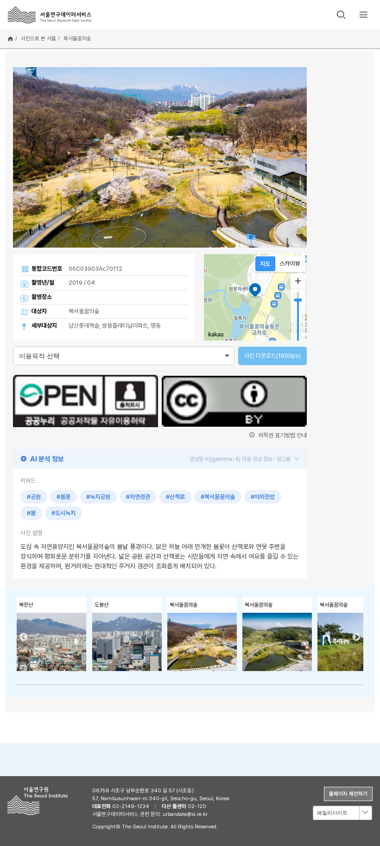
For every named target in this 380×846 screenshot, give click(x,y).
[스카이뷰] (289, 263)
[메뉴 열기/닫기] (363, 15)
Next (356, 637)
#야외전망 (263, 496)
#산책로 (175, 496)
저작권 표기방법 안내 (282, 435)
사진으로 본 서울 (38, 38)
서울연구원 (40, 801)
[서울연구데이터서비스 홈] (49, 15)
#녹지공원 (98, 496)
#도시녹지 (63, 513)
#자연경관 (138, 496)
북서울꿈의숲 (77, 38)
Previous (23, 637)
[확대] (298, 281)
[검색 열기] (341, 15)
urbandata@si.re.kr (185, 814)
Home (10, 39)
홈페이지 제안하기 (348, 793)
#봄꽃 (63, 496)
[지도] (265, 263)
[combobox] (342, 813)
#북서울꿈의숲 (218, 496)
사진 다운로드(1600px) (272, 355)
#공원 (34, 496)
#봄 (31, 513)
